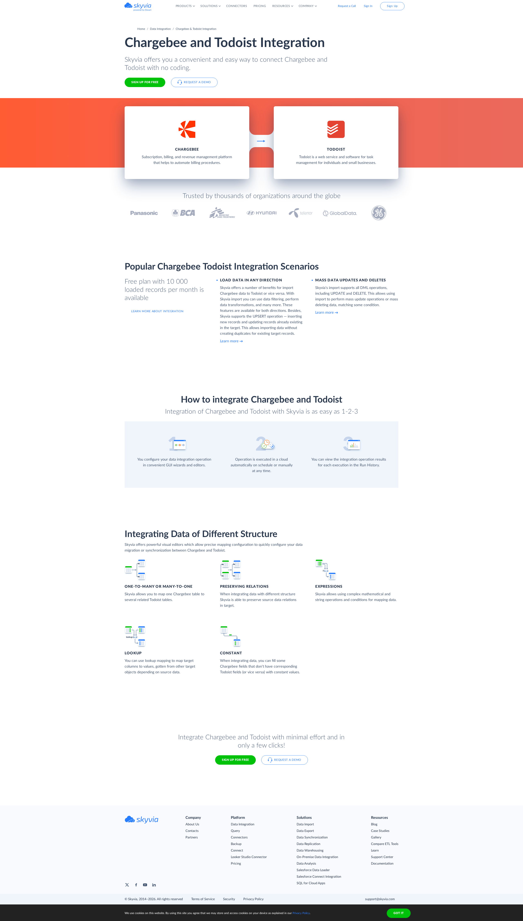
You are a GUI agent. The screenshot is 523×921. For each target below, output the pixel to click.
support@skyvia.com (380, 899)
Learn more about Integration (157, 311)
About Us (192, 824)
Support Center (382, 857)
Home (141, 29)
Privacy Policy (253, 899)
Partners (192, 837)
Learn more (229, 341)
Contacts (192, 831)
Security (229, 899)
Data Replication (308, 844)
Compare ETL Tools (384, 844)
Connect (237, 850)
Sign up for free (235, 760)
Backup (236, 844)
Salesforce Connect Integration (319, 876)
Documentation (382, 863)
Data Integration (160, 29)
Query (235, 831)
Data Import (305, 824)
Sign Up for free (145, 82)
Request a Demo (197, 82)
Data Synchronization (312, 837)
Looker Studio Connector (249, 857)
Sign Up (392, 6)
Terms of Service (203, 899)
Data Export (305, 831)
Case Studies (380, 831)
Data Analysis (306, 863)
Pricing (236, 863)
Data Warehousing (310, 850)
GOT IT (398, 913)
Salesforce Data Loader (313, 870)
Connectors (239, 837)
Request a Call (347, 6)
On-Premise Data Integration (317, 857)
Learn (375, 850)
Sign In (368, 6)
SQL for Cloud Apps (311, 883)
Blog (374, 824)
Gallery (376, 837)
